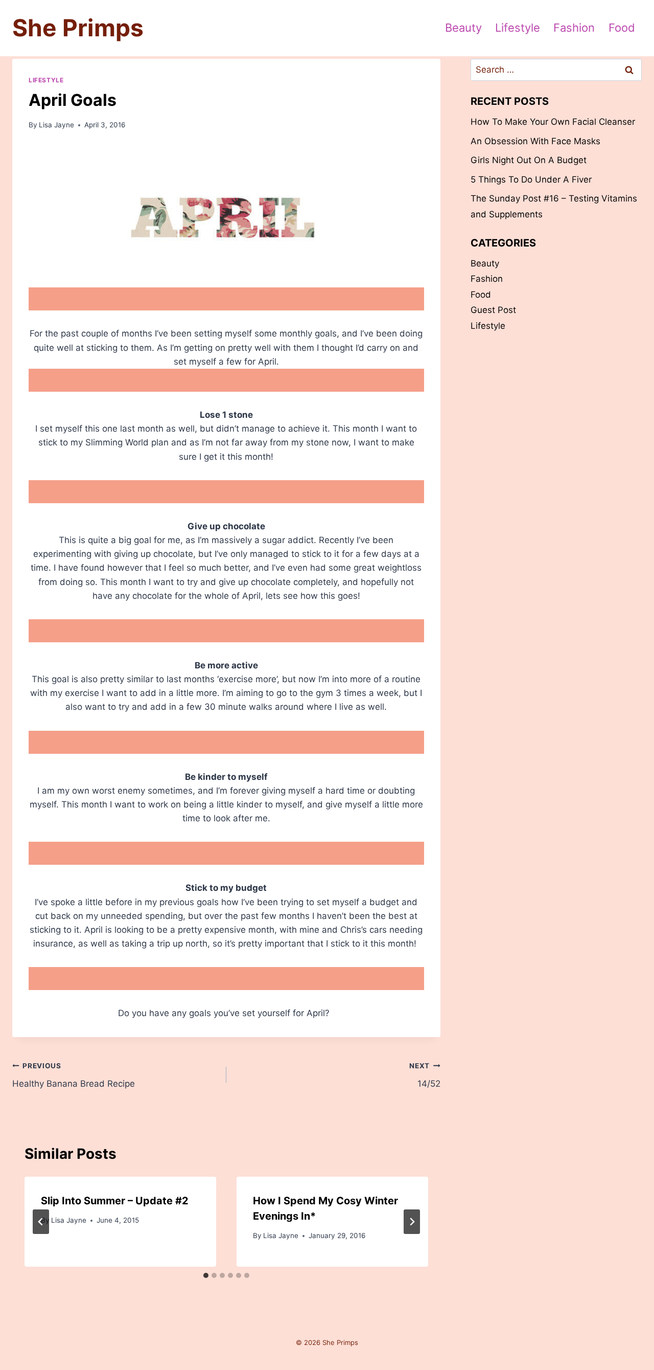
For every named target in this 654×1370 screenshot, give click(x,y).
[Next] (412, 1221)
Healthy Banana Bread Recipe (73, 1075)
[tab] (205, 1275)
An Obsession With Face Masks (535, 141)
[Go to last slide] (41, 1221)
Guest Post (493, 310)
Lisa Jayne (56, 125)
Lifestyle (517, 27)
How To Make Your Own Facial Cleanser (553, 122)
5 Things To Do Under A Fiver (531, 179)
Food (622, 27)
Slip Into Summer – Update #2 (115, 1201)
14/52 (424, 1075)
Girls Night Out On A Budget (529, 160)
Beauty (463, 27)
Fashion (574, 27)
